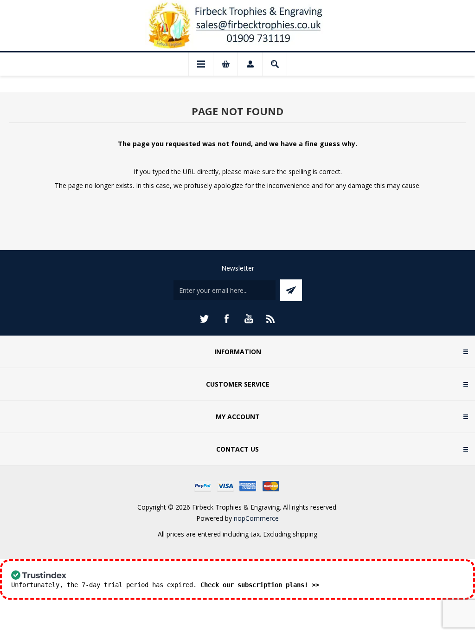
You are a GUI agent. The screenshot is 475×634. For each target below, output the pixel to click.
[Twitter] (204, 318)
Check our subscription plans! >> (259, 585)
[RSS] (270, 318)
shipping (305, 534)
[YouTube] (248, 318)
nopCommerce (256, 518)
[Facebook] (226, 318)
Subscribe (291, 290)
